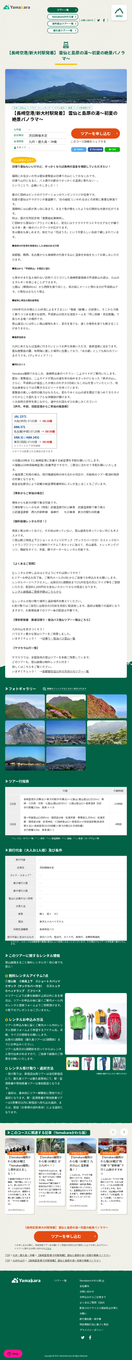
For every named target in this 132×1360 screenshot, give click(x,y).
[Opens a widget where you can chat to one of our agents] (12, 1354)
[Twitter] (98, 20)
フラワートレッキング (40, 107)
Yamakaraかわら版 (63, 16)
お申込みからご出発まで (93, 1297)
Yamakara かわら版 (90, 1280)
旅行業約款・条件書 (90, 1319)
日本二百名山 (20, 107)
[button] (119, 13)
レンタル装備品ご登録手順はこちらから (37, 592)
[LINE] (112, 149)
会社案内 (84, 1286)
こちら (48, 1248)
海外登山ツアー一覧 (63, 23)
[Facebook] (104, 20)
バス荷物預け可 (83, 107)
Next (124, 1132)
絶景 (70, 107)
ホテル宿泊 (59, 107)
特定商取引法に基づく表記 (94, 1324)
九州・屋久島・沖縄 (23, 1255)
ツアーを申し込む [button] (96, 133)
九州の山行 (19, 1260)
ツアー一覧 (63, 9)
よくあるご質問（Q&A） (93, 1302)
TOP (7, 1255)
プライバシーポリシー (92, 1330)
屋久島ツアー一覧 (62, 30)
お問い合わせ (87, 20)
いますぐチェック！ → (43, 638)
